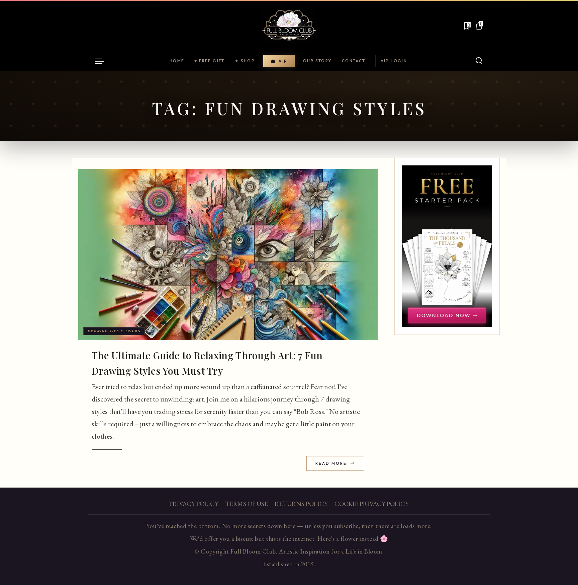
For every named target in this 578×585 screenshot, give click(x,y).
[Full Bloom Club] (289, 25)
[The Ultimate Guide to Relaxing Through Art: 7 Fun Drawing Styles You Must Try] (228, 254)
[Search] (479, 61)
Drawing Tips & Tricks (114, 331)
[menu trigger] (103, 61)
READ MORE (332, 463)
